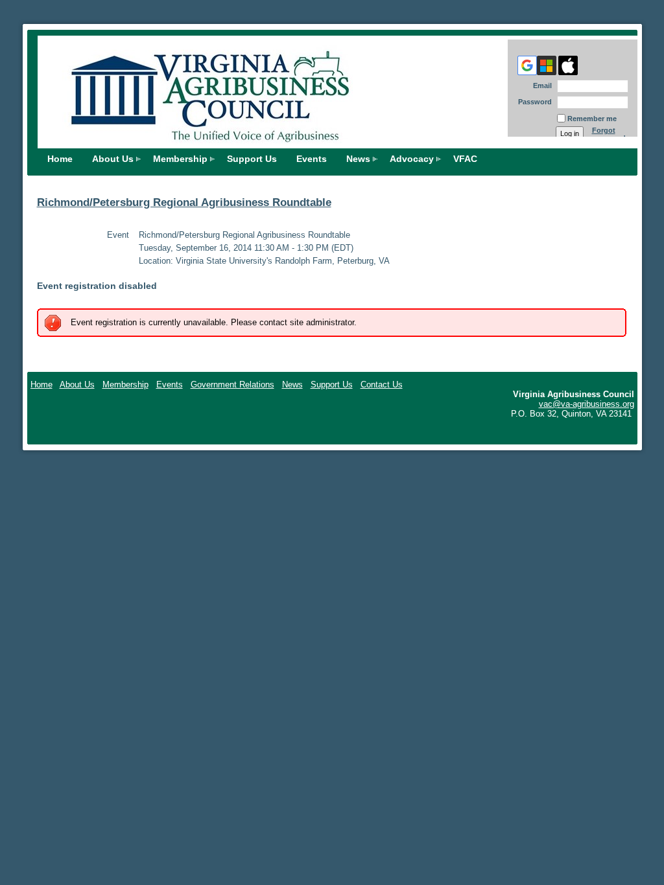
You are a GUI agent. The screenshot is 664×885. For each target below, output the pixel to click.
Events (311, 159)
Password (533, 102)
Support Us (252, 159)
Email (540, 85)
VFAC (465, 159)
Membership (180, 159)
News (358, 159)
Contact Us (382, 384)
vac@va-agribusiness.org (586, 404)
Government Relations (232, 384)
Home (60, 159)
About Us (113, 159)
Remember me (592, 118)
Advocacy (412, 159)
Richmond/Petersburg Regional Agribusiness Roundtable (184, 202)
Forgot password (609, 134)
